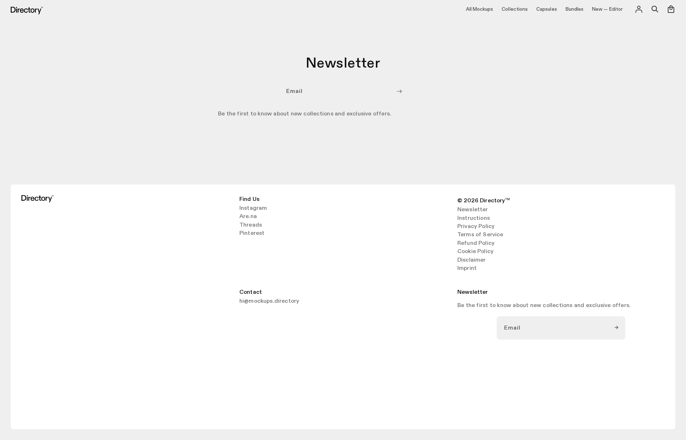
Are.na (248, 216)
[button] (654, 9)
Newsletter (472, 210)
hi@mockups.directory (269, 301)
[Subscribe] (399, 91)
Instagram (253, 208)
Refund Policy (475, 243)
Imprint (467, 268)
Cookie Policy (475, 251)
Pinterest (251, 233)
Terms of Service (480, 235)
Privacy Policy (475, 226)
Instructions (473, 218)
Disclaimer (471, 260)
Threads (250, 225)
